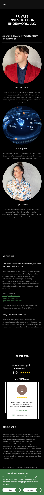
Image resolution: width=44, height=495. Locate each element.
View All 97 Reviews (22, 379)
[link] (22, 410)
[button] (5, 4)
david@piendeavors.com (11, 296)
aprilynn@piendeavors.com (12, 301)
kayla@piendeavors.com (10, 298)
